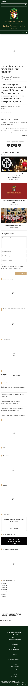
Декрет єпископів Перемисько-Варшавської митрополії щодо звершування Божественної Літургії (13, 387)
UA (3, 1)
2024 (2, 587)
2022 (2, 591)
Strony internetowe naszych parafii (11, 615)
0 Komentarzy (7, 79)
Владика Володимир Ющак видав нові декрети (14, 201)
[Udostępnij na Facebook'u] (12, 145)
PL (1, 1)
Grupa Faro (24, 684)
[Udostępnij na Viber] (15, 145)
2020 (2, 594)
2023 (2, 589)
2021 (2, 593)
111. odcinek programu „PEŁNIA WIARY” (10, 375)
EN (5, 1)
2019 (2, 596)
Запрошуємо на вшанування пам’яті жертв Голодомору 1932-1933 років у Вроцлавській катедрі (14, 175)
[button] (23, 32)
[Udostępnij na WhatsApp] (19, 145)
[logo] (14, 13)
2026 (2, 583)
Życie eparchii (17, 77)
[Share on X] (8, 145)
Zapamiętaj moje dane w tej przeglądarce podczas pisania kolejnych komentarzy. (12, 267)
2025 (2, 585)
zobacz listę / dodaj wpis (14, 524)
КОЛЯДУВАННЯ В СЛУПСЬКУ (14, 225)
